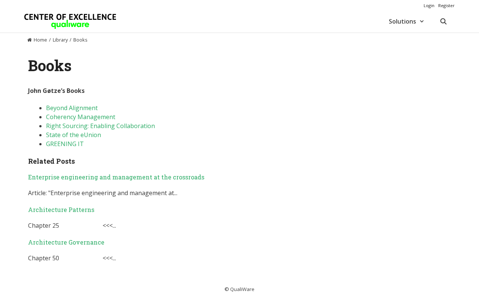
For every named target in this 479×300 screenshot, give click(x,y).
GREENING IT (65, 144)
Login (429, 5)
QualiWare (242, 289)
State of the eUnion (73, 135)
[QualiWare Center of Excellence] (70, 21)
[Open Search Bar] (443, 21)
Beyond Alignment (72, 108)
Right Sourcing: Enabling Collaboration (100, 126)
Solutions (402, 21)
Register (446, 5)
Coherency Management (80, 117)
